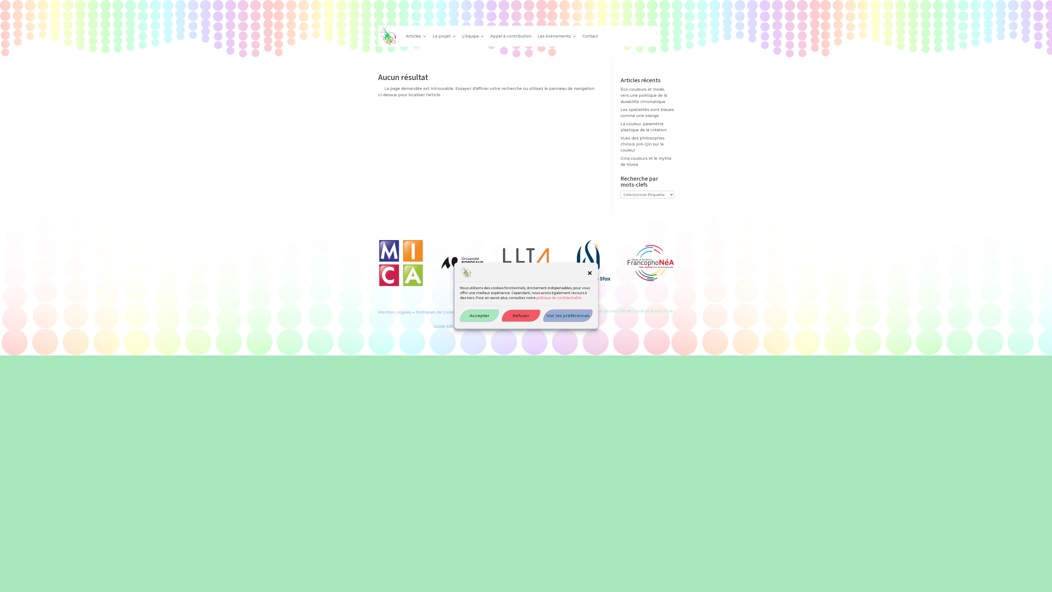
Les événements (554, 36)
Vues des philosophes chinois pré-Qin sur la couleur (643, 144)
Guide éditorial (448, 326)
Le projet (442, 36)
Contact (590, 36)
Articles (413, 36)
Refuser (521, 315)
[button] (590, 273)
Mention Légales (394, 312)
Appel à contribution (510, 36)
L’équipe (470, 36)
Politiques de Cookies (437, 312)
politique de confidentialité (558, 298)
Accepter (480, 315)
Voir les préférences (568, 315)
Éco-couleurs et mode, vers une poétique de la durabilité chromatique (644, 95)
